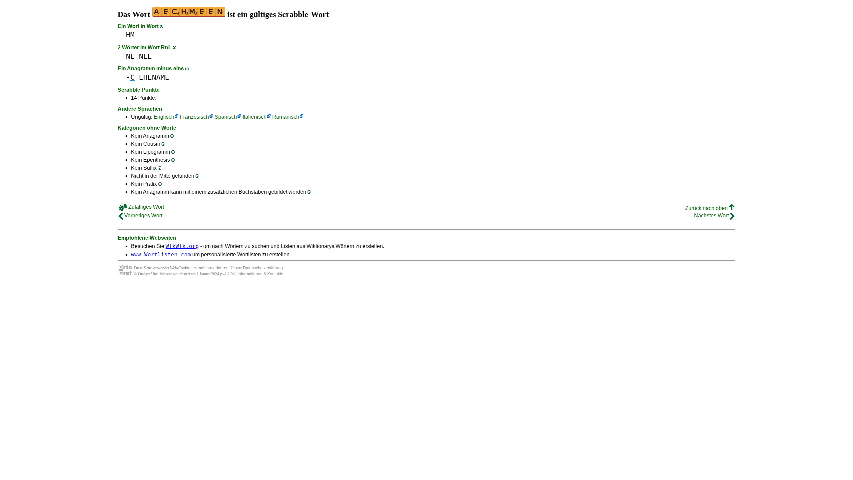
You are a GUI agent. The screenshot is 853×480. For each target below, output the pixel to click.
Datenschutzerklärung (263, 268)
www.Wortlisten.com (161, 254)
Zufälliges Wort (145, 207)
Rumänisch (285, 117)
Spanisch (226, 117)
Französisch (194, 117)
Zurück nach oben (707, 208)
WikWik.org (182, 246)
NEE (145, 56)
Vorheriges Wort (142, 215)
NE (130, 56)
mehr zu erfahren (213, 268)
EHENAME (154, 77)
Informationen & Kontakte (260, 274)
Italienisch (255, 117)
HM (130, 35)
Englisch (164, 117)
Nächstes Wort (712, 215)
